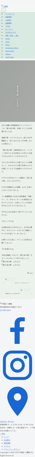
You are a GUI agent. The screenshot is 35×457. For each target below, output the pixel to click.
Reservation (9, 51)
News (7, 42)
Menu (7, 45)
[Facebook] (17, 346)
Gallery (8, 54)
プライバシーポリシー (12, 449)
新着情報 (8, 17)
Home (7, 38)
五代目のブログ (10, 32)
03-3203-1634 (5, 310)
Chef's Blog (9, 57)
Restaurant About (11, 48)
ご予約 (7, 26)
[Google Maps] (17, 418)
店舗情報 (8, 23)
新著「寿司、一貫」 (12, 35)
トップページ (9, 14)
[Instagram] (17, 382)
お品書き (8, 20)
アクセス (7, 446)
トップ (6, 437)
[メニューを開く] (3, 10)
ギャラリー (9, 29)
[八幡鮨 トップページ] (4, 6)
